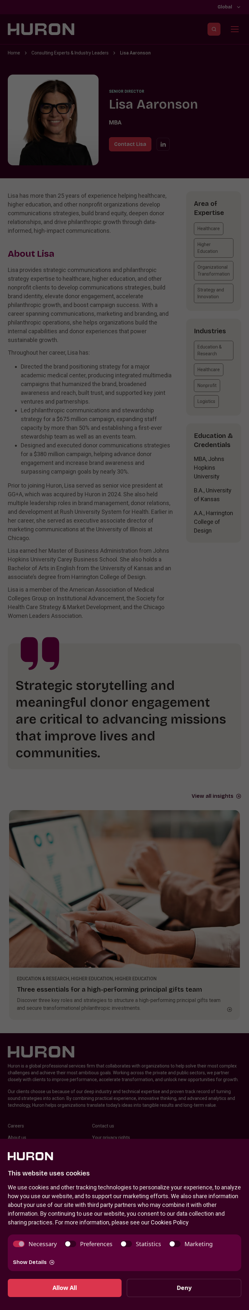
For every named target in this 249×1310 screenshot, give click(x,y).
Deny (184, 1288)
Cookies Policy (170, 1222)
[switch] (35, 1244)
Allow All (65, 1288)
